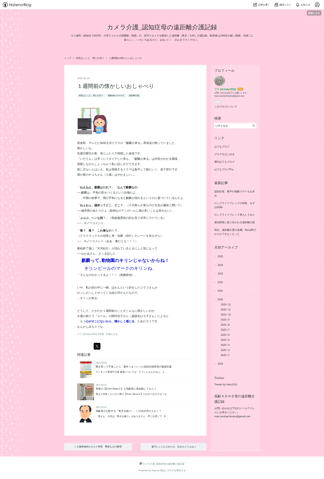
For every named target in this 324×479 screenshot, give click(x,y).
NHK (103, 143)
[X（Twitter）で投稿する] (97, 346)
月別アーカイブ (226, 247)
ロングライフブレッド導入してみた (234, 214)
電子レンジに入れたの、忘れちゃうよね (173, 446)
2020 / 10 (226, 314)
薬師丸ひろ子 (140, 316)
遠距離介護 (134, 95)
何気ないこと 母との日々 (91, 95)
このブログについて (225, 106)
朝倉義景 (117, 218)
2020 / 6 (225, 334)
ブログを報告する (176, 470)
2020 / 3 (225, 350)
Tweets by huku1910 (225, 384)
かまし (124, 174)
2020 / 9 (225, 319)
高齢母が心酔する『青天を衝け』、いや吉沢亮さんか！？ (128, 410)
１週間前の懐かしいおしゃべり (115, 86)
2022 (220, 282)
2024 (220, 265)
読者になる (314, 12)
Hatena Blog (158, 470)
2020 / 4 (225, 345)
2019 (220, 363)
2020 (220, 299)
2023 (220, 273)
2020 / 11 (226, 309)
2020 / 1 (225, 355)
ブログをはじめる (224, 154)
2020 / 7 (225, 329)
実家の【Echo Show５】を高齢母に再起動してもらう (126, 388)
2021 (220, 290)
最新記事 (221, 183)
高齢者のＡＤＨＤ (116, 95)
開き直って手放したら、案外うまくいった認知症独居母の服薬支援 (134, 366)
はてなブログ (222, 146)
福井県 (85, 210)
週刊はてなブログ (224, 161)
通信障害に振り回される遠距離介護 (234, 222)
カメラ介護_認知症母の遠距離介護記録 (162, 27)
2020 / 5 (225, 339)
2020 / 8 (225, 324)
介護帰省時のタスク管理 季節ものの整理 (98, 446)
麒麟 (129, 143)
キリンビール (97, 268)
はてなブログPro (223, 169)
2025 (220, 256)
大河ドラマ (113, 143)
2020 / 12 (226, 304)
